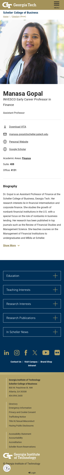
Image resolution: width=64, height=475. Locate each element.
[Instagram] (16, 353)
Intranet (32, 365)
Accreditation (15, 442)
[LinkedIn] (6, 353)
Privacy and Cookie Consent (22, 412)
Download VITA (17, 126)
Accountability (16, 437)
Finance (26, 158)
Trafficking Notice (17, 416)
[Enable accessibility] (7, 468)
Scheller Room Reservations (22, 446)
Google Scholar (17, 149)
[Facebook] (26, 353)
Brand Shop (46, 361)
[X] (34, 353)
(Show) (23, 16)
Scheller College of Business (20, 13)
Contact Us (16, 361)
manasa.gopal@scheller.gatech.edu (28, 134)
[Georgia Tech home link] (19, 4)
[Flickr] (57, 353)
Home (5, 16)
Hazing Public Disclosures (21, 425)
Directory (16, 16)
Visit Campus (30, 361)
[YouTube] (45, 353)
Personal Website (18, 141)
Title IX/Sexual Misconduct (21, 421)
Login (33, 472)
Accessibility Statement (20, 433)
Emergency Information (20, 407)
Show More (9, 245)
